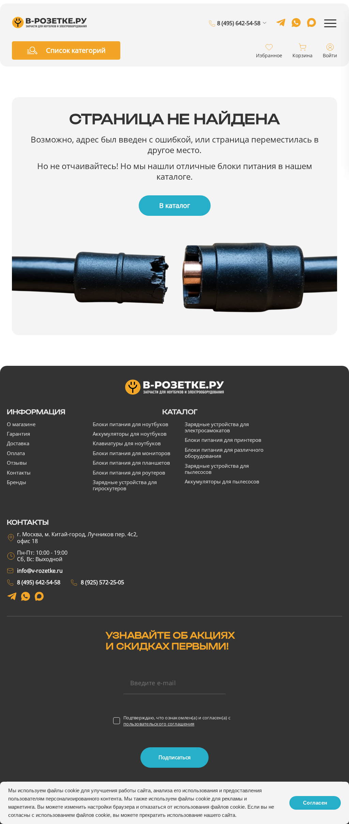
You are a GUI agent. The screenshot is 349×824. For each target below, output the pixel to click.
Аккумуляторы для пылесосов (222, 481)
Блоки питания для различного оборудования (224, 452)
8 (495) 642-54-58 (238, 23)
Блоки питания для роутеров (129, 472)
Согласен (315, 803)
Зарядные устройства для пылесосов (217, 468)
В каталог (174, 205)
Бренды (16, 482)
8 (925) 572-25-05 (238, 33)
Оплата (16, 453)
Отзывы (17, 462)
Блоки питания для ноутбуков (130, 424)
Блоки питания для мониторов (131, 453)
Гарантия (18, 433)
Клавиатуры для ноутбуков (127, 443)
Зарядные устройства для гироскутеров (125, 485)
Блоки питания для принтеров (223, 439)
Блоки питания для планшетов (131, 462)
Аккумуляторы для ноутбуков (130, 433)
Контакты (19, 472)
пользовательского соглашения (158, 724)
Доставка (18, 443)
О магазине (21, 424)
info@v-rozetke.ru (40, 570)
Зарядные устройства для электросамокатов (217, 427)
